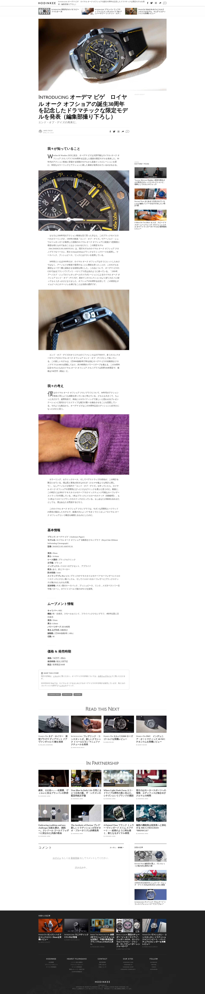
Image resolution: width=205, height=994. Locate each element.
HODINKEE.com (128, 962)
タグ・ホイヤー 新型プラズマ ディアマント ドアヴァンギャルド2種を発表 (53, 739)
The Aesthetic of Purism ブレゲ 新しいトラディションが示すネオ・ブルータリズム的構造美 (86, 828)
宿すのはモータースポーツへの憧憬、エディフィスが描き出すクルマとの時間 (151, 793)
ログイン (57, 858)
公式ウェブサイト (105, 676)
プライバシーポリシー (51, 964)
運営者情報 (102, 962)
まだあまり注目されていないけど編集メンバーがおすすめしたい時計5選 (150, 203)
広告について (102, 967)
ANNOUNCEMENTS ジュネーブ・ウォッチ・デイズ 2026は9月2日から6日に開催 (150, 884)
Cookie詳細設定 (77, 971)
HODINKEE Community (128, 969)
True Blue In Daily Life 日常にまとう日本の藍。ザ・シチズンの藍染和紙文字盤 (86, 793)
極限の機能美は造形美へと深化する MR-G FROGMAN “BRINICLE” (151, 828)
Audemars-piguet (54, 694)
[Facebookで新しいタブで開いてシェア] (147, 3)
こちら (55, 676)
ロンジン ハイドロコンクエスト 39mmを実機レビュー (49, 937)
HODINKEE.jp (128, 964)
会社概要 (51, 962)
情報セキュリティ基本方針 (77, 969)
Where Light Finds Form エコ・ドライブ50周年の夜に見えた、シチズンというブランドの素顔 (119, 793)
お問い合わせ (102, 964)
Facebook (153, 962)
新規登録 (75, 858)
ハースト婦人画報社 (77, 962)
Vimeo (154, 967)
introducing (67, 694)
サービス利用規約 (51, 967)
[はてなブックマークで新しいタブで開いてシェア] (156, 3)
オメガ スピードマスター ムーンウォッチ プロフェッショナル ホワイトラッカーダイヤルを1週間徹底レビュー (151, 225)
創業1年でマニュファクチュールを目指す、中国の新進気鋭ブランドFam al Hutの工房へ (102, 939)
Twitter (153, 964)
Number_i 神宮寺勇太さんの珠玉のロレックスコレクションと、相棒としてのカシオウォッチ (150, 182)
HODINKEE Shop (128, 967)
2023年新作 (78, 694)
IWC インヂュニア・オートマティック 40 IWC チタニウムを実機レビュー (150, 739)
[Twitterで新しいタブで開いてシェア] (151, 3)
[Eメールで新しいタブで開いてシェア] (160, 3)
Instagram (153, 969)
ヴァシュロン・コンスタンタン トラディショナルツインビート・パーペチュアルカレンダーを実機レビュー (154, 939)
